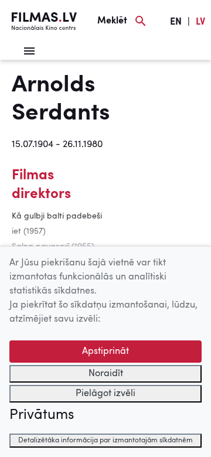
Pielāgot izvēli (105, 393)
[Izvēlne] (29, 51)
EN (176, 22)
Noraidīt (106, 373)
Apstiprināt (105, 351)
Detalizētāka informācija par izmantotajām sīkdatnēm (105, 440)
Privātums (41, 415)
